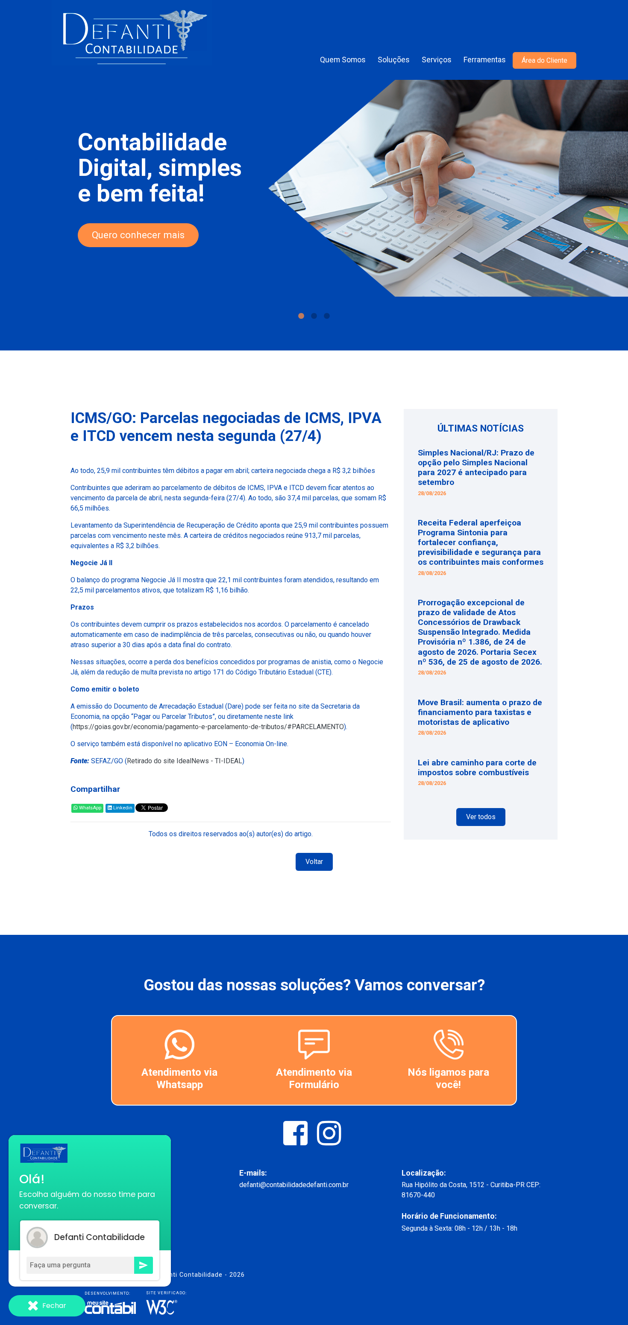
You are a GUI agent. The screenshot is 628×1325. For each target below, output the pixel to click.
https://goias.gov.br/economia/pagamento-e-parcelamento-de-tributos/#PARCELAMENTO (208, 727)
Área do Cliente (544, 60)
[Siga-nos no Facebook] (296, 1141)
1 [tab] (301, 316)
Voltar (314, 862)
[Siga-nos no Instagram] (329, 1141)
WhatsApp (89, 808)
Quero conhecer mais (138, 234)
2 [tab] (314, 316)
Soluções (394, 59)
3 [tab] (327, 316)
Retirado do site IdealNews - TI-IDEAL (184, 761)
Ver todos (481, 817)
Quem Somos (343, 59)
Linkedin (122, 808)
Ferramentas (485, 59)
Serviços (437, 59)
